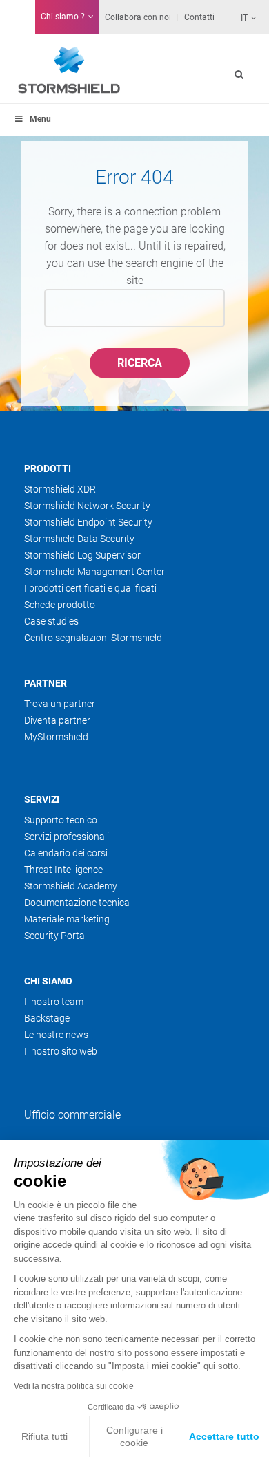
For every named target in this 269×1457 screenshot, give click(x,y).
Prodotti (47, 468)
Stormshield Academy (70, 886)
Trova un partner (59, 703)
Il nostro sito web (60, 1051)
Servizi (41, 799)
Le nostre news (56, 1034)
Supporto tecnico (60, 819)
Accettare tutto (224, 1436)
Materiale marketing (67, 919)
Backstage (47, 1018)
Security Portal (55, 935)
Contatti (199, 17)
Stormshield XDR (60, 489)
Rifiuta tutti (44, 1436)
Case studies (51, 621)
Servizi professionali (66, 836)
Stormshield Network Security (87, 505)
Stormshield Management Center (94, 571)
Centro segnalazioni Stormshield (93, 637)
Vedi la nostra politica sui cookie (74, 1386)
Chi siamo (48, 980)
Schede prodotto (59, 604)
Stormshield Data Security (79, 538)
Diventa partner (57, 720)
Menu (40, 119)
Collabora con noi (138, 17)
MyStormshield (56, 736)
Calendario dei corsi (66, 853)
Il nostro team (53, 1001)
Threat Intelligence (63, 869)
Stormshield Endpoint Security (88, 522)
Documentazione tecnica (77, 902)
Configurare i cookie (134, 1436)
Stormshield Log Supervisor (82, 555)
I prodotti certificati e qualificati (90, 588)
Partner (45, 683)
